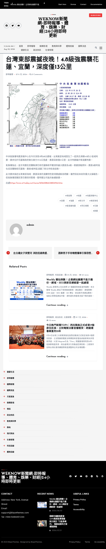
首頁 (21, 46)
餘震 (96, 211)
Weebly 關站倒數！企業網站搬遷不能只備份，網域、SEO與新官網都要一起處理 (58, 503)
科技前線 (59, 275)
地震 (79, 196)
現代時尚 (10, 433)
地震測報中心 (92, 196)
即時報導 (31, 46)
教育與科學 (57, 46)
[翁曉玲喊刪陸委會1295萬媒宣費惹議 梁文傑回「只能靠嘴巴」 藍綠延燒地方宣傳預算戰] (42, 523)
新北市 (82, 201)
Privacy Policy (79, 499)
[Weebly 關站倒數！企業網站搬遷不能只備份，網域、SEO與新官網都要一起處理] (42, 505)
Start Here (62, 4)
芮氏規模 (85, 206)
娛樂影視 (43, 46)
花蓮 (96, 206)
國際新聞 (10, 384)
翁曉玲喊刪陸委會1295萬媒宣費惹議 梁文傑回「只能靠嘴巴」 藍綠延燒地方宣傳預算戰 (58, 521)
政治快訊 (37, 50)
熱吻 (8, 427)
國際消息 (82, 46)
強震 (72, 201)
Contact (83, 4)
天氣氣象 (10, 397)
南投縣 (69, 196)
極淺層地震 (71, 206)
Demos (73, 4)
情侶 (8, 409)
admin (30, 225)
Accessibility (79, 509)
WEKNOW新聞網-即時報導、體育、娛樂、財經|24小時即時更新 (53, 27)
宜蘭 (63, 201)
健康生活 (25, 50)
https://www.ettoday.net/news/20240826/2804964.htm (36, 183)
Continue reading (56, 305)
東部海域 (94, 201)
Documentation (96, 4)
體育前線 (70, 46)
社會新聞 (49, 50)
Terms (76, 504)
